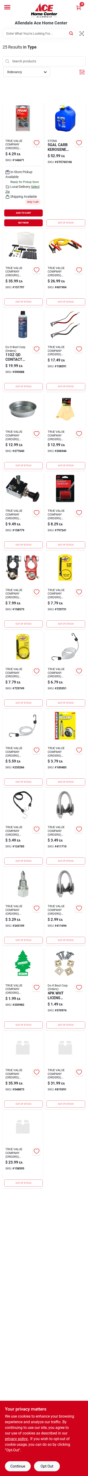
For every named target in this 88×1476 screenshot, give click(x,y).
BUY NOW (23, 222)
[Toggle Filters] (82, 72)
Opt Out (47, 1466)
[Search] (71, 33)
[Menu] (7, 7)
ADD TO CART (23, 213)
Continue (17, 1466)
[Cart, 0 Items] (78, 7)
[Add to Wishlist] (36, 143)
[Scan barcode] (82, 34)
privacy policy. (16, 1439)
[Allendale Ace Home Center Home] (44, 10)
